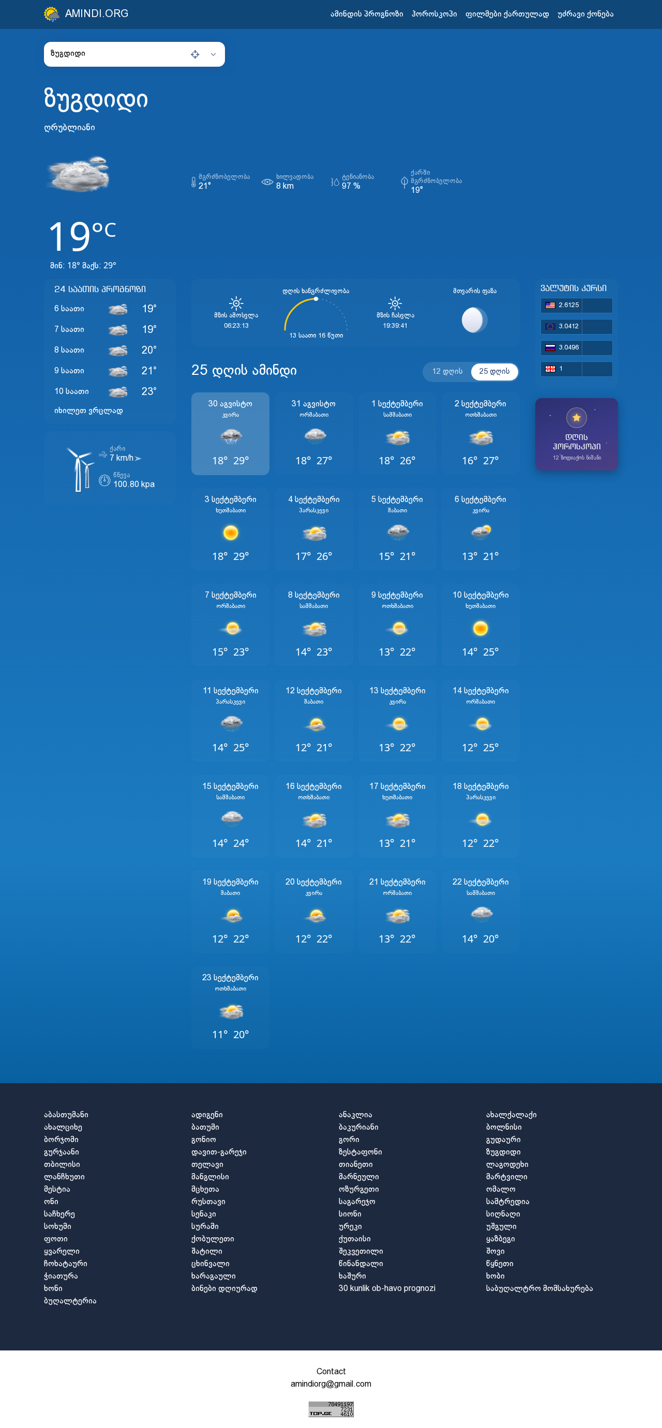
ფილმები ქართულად (507, 14)
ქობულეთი (212, 1239)
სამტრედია (508, 1202)
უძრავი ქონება (586, 14)
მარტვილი (507, 1177)
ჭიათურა (61, 1276)
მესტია (57, 1189)
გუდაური (503, 1140)
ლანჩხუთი (64, 1177)
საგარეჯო (357, 1202)
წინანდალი (361, 1264)
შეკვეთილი (361, 1251)
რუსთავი (208, 1202)
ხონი (53, 1289)
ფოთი (56, 1239)
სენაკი (203, 1214)
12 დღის (447, 371)
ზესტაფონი (360, 1152)
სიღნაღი (503, 1214)
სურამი (205, 1226)
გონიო (203, 1140)
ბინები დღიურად (224, 1289)
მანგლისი (210, 1177)
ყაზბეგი (500, 1239)
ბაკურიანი (359, 1127)
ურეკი (350, 1226)
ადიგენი (207, 1115)
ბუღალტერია (70, 1301)
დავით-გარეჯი (219, 1152)
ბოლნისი (504, 1127)
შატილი (206, 1251)
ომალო (501, 1189)
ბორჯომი (61, 1140)
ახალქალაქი (511, 1115)
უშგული (501, 1226)
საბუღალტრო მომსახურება (539, 1289)
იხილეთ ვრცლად (88, 411)
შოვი (495, 1251)
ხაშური (352, 1276)
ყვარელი (62, 1251)
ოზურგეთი (359, 1189)
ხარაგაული (213, 1276)
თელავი (207, 1164)
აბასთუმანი (66, 1115)
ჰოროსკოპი (434, 14)
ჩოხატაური (65, 1264)
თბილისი (62, 1164)
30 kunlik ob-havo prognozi (387, 1289)
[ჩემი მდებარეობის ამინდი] (195, 54)
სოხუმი (57, 1226)
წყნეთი (500, 1264)
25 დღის (494, 371)
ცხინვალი (210, 1264)
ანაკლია (355, 1115)
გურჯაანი (61, 1152)
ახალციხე (63, 1127)
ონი (51, 1202)
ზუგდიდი (503, 1152)
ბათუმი (205, 1127)
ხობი (495, 1276)
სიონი (350, 1214)
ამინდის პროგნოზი (366, 14)
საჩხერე (59, 1214)
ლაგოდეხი (507, 1164)
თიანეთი (356, 1164)
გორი (349, 1140)
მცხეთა (205, 1189)
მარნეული (359, 1177)
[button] (134, 54)
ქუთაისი (355, 1239)
